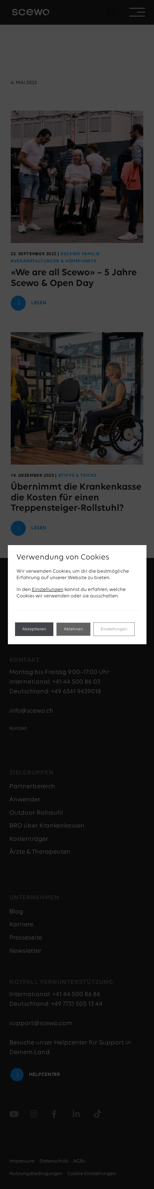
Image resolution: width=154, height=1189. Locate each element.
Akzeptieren (34, 629)
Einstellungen (47, 589)
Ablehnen (73, 629)
